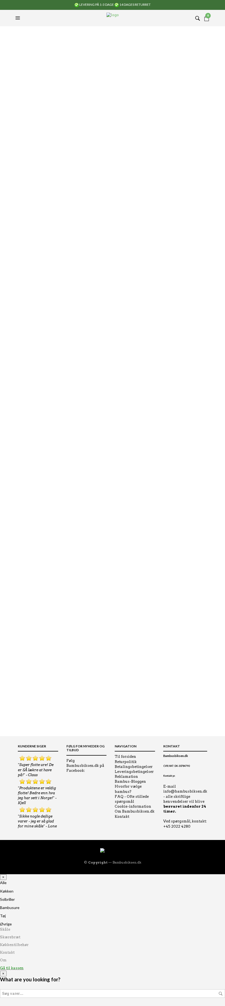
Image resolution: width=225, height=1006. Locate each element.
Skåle (5, 929)
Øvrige (6, 924)
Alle (3, 882)
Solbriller (7, 899)
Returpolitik (126, 762)
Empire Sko (24, 83)
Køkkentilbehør (14, 945)
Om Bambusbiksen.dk (134, 811)
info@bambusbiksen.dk (185, 791)
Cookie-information (133, 806)
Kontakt (122, 816)
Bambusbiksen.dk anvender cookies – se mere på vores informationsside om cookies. (90, 698)
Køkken (6, 891)
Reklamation (126, 776)
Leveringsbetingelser (134, 772)
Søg (220, 993)
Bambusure (9, 907)
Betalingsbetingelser (134, 767)
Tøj (3, 915)
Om (3, 960)
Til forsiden (125, 756)
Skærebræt (10, 937)
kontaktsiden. (62, 720)
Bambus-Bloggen (130, 781)
